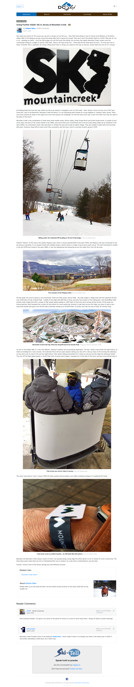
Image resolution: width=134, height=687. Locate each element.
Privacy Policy (77, 682)
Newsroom (26, 14)
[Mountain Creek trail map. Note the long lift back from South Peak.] (67, 326)
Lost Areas (87, 14)
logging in (76, 665)
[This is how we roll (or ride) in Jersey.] (67, 414)
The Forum (67, 14)
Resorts (46, 14)
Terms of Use (85, 682)
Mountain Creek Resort (30, 575)
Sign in (19, 6)
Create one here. (76, 669)
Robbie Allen (30, 583)
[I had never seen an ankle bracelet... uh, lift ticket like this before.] (67, 515)
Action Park (57, 636)
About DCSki (107, 14)
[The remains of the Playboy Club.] (67, 270)
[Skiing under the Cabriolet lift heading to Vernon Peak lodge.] (67, 183)
